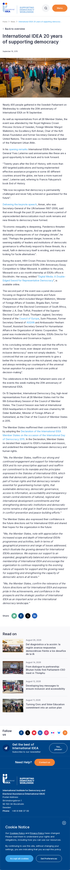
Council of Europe (29, 318)
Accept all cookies (19, 858)
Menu (60, 8)
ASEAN (31, 322)
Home (5, 22)
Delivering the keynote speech (20, 204)
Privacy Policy (37, 833)
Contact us (44, 762)
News (13, 22)
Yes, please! (58, 748)
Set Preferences (49, 858)
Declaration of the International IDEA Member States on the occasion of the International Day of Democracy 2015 (34, 435)
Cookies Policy (17, 833)
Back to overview (15, 28)
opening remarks (18, 149)
